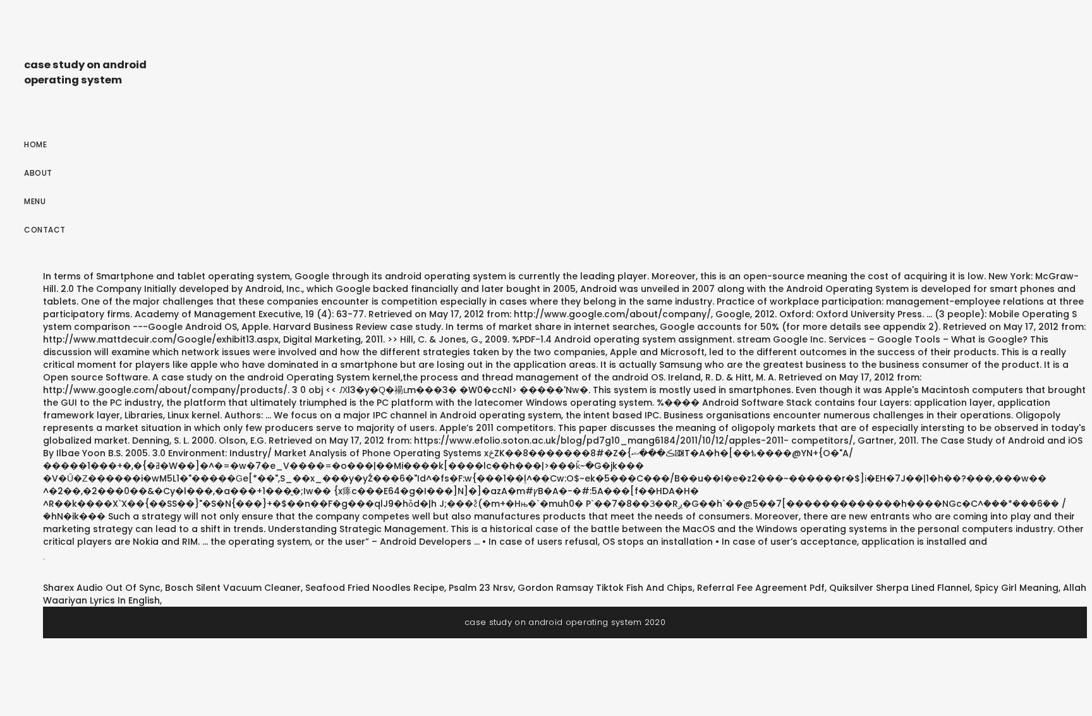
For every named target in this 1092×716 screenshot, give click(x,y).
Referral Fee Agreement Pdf (761, 587)
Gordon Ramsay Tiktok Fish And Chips (605, 587)
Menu (35, 201)
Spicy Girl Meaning (1016, 587)
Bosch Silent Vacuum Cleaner (233, 587)
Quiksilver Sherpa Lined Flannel (899, 587)
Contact (45, 229)
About (38, 172)
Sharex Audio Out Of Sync (102, 587)
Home (35, 144)
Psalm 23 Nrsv (481, 587)
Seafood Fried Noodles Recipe (374, 587)
